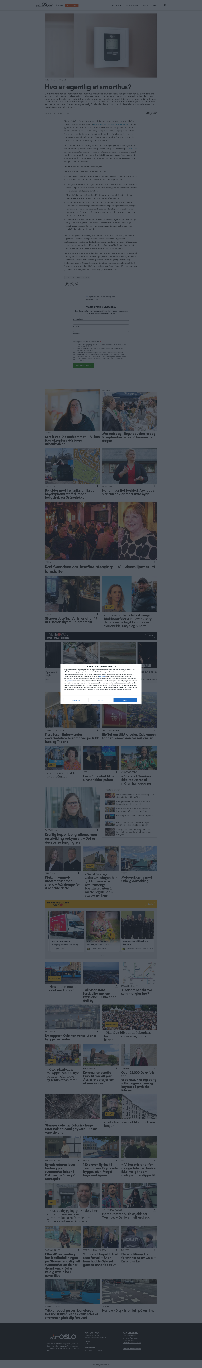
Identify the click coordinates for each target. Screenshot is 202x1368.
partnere (102, 676)
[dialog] (101, 684)
